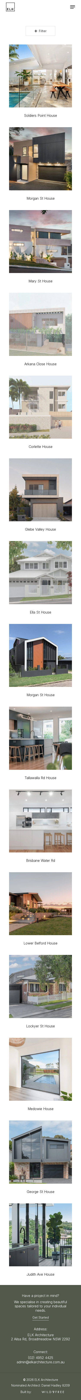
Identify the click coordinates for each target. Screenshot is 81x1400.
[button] (72, 7)
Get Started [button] (40, 1317)
